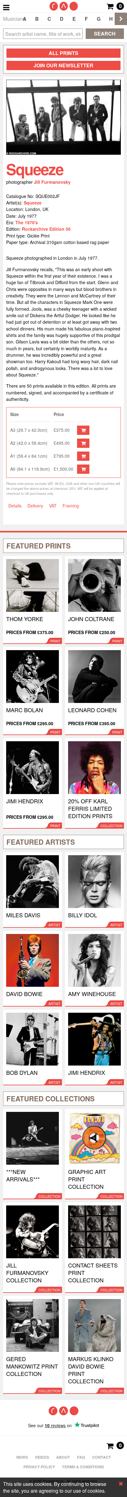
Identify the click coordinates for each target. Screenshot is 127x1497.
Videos (42, 1457)
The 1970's (26, 222)
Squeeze (33, 203)
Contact (101, 1457)
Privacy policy (39, 1467)
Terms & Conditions (83, 1467)
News (22, 1457)
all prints (63, 53)
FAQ (81, 1457)
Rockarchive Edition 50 (46, 229)
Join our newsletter (63, 65)
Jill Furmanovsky (52, 182)
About (63, 1457)
